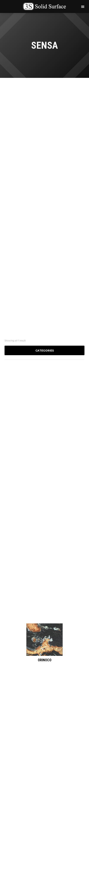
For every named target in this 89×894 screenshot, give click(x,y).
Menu (82, 6)
